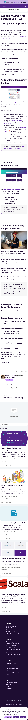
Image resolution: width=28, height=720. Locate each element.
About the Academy (7, 6)
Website (8, 684)
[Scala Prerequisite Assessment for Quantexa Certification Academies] (14, 584)
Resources (9, 688)
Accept (23, 717)
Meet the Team (10, 631)
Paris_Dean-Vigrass (5, 531)
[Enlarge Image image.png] (14, 154)
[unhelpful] (15, 388)
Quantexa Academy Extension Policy (13, 523)
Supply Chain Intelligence (13, 654)
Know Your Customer (12, 651)
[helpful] (12, 388)
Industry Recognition (12, 668)
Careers (8, 670)
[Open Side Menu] (2, 2)
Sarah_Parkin (4, 496)
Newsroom (9, 667)
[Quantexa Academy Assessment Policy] (14, 476)
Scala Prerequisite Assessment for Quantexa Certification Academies (13, 595)
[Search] (21, 2)
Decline (16, 717)
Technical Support (11, 626)
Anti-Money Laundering (13, 649)
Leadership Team (11, 665)
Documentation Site (11, 682)
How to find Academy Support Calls (13, 558)
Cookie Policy (12, 712)
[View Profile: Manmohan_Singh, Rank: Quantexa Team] (3, 377)
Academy (9, 630)
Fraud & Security (11, 653)
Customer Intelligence (12, 643)
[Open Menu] (26, 6)
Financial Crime (10, 647)
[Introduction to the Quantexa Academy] (14, 438)
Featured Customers (12, 690)
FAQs (7, 674)
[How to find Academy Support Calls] (14, 549)
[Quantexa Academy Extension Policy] (14, 513)
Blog (7, 686)
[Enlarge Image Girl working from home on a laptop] (14, 240)
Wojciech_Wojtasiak (6, 458)
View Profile (9, 379)
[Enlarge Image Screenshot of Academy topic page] (14, 92)
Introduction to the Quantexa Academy (11, 449)
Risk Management (11, 645)
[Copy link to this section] (3, 26)
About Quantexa (11, 663)
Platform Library (10, 628)
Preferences (8, 717)
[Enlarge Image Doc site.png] (14, 175)
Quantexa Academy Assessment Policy (12, 486)
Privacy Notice (10, 704)
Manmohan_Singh (9, 375)
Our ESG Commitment (12, 672)
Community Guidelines (12, 633)
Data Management (11, 642)
